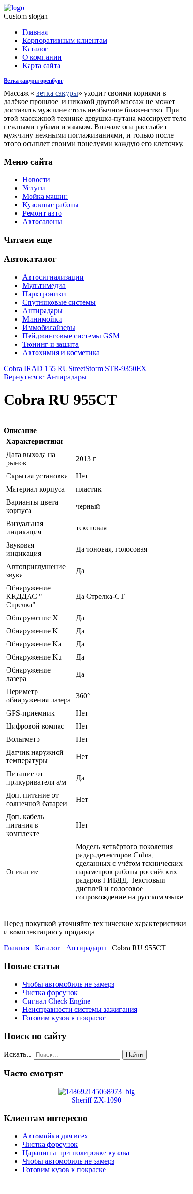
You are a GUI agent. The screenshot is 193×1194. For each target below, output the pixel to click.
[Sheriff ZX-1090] (96, 1092)
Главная (35, 32)
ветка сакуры (57, 93)
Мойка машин (45, 196)
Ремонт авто (42, 213)
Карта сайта (41, 66)
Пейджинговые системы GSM (70, 336)
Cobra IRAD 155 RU (36, 368)
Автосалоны (42, 221)
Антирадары (42, 311)
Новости (36, 179)
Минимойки (42, 319)
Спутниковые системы (59, 302)
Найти (134, 1054)
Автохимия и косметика (61, 353)
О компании (42, 57)
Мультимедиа (44, 285)
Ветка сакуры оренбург (33, 80)
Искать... (18, 1054)
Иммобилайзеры (48, 327)
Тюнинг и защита (50, 344)
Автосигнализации (53, 277)
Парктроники (44, 294)
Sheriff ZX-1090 (96, 1100)
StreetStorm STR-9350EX (107, 368)
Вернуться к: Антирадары (45, 377)
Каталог (35, 49)
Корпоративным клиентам (64, 40)
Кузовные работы (50, 205)
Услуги (33, 188)
